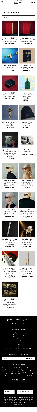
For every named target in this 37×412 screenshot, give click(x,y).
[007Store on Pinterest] (19, 380)
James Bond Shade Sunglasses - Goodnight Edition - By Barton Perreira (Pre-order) (27, 212)
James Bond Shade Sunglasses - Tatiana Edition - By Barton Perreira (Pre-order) (10, 212)
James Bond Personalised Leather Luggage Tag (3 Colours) (27, 95)
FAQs (18, 339)
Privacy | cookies (18, 347)
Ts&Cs (18, 345)
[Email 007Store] (13, 380)
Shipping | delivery (18, 335)
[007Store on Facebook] (15, 380)
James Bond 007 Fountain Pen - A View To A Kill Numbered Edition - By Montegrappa (10, 271)
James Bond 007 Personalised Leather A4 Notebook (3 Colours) (27, 39)
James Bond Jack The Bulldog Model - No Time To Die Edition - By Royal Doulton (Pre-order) (9, 153)
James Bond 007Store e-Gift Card (27, 150)
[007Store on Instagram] (17, 380)
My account (18, 333)
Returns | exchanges (18, 337)
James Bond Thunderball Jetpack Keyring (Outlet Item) (9, 124)
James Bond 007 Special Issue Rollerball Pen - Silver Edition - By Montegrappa (9, 241)
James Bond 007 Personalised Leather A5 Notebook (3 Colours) (9, 39)
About (18, 343)
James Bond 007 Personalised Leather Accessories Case (9, 94)
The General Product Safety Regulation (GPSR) (18, 349)
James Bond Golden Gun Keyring (10, 66)
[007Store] (18, 2)
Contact (18, 341)
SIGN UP (29, 358)
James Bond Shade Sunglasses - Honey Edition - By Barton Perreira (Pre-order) (27, 183)
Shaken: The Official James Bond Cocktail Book (27, 67)
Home (14, 9)
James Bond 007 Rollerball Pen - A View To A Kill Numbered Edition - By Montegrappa (27, 271)
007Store (10, 397)
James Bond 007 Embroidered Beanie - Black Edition (27, 124)
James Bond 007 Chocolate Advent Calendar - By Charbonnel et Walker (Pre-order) (9, 302)
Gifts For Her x (21, 9)
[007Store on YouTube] (24, 380)
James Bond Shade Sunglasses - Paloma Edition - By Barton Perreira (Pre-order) (10, 183)
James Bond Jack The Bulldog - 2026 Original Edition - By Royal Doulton (27, 241)
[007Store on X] (21, 380)
